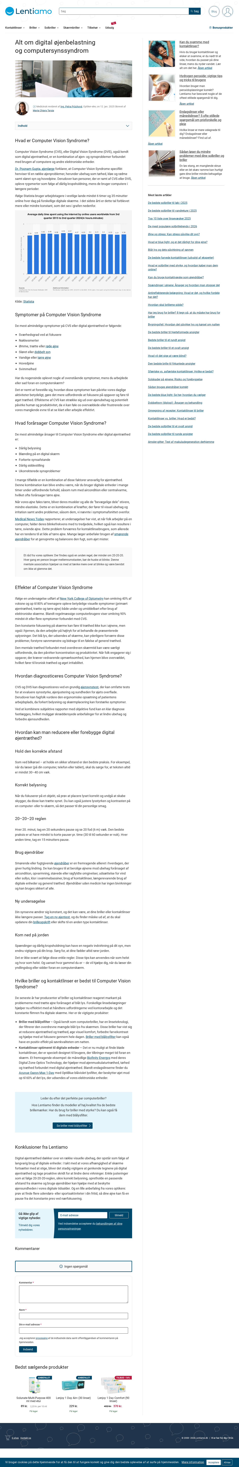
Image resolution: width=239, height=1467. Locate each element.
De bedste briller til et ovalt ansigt (168, 348)
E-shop (15, 1437)
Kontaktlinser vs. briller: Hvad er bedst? (172, 418)
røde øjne (52, 346)
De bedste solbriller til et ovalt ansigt (170, 426)
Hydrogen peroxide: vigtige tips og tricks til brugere (201, 78)
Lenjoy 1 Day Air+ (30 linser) (73, 1398)
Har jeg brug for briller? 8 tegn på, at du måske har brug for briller (184, 315)
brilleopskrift (41, 922)
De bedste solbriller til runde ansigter (170, 434)
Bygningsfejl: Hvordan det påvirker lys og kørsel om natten (184, 324)
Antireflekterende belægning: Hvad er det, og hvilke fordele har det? (184, 295)
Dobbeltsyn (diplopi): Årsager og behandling (175, 403)
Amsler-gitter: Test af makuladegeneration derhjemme (181, 442)
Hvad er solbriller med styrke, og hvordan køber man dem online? (183, 267)
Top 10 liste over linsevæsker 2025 (169, 218)
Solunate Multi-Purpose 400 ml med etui (33, 1399)
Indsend (28, 1349)
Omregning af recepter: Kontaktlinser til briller (176, 410)
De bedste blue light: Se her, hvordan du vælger (177, 395)
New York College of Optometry (82, 598)
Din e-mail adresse (30, 1324)
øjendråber (61, 863)
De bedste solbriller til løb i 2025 (167, 203)
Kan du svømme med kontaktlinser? (194, 44)
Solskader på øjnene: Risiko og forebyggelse (175, 379)
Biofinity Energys (98, 1058)
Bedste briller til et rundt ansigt (166, 340)
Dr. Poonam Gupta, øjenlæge (35, 169)
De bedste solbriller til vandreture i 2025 (172, 211)
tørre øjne (44, 357)
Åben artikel (205, 68)
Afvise (227, 1462)
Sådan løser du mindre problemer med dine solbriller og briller (202, 155)
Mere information (193, 1462)
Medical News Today (29, 519)
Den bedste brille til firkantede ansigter (171, 363)
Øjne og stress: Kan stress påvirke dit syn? (174, 234)
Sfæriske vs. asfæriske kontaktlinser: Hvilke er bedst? (181, 371)
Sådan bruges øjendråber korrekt (168, 387)
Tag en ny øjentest (57, 917)
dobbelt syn (42, 352)
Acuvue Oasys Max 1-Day (36, 1073)
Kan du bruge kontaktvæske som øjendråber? (176, 277)
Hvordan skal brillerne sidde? (166, 305)
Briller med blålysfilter (101, 1037)
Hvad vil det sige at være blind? (167, 356)
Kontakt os (25, 1437)
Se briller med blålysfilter (72, 1126)
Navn (22, 1309)
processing (42, 1338)
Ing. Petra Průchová (71, 106)
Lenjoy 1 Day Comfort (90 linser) (113, 1399)
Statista (28, 301)
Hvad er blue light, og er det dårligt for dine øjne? (178, 242)
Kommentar (26, 1282)
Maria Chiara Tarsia (43, 110)
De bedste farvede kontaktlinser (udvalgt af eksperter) (181, 257)
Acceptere (213, 1462)
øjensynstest (90, 687)
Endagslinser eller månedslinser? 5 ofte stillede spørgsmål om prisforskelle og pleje (200, 117)
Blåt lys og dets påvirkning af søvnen (171, 250)
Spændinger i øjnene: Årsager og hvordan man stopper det (184, 285)
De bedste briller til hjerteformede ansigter (173, 332)
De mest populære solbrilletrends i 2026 (172, 226)
